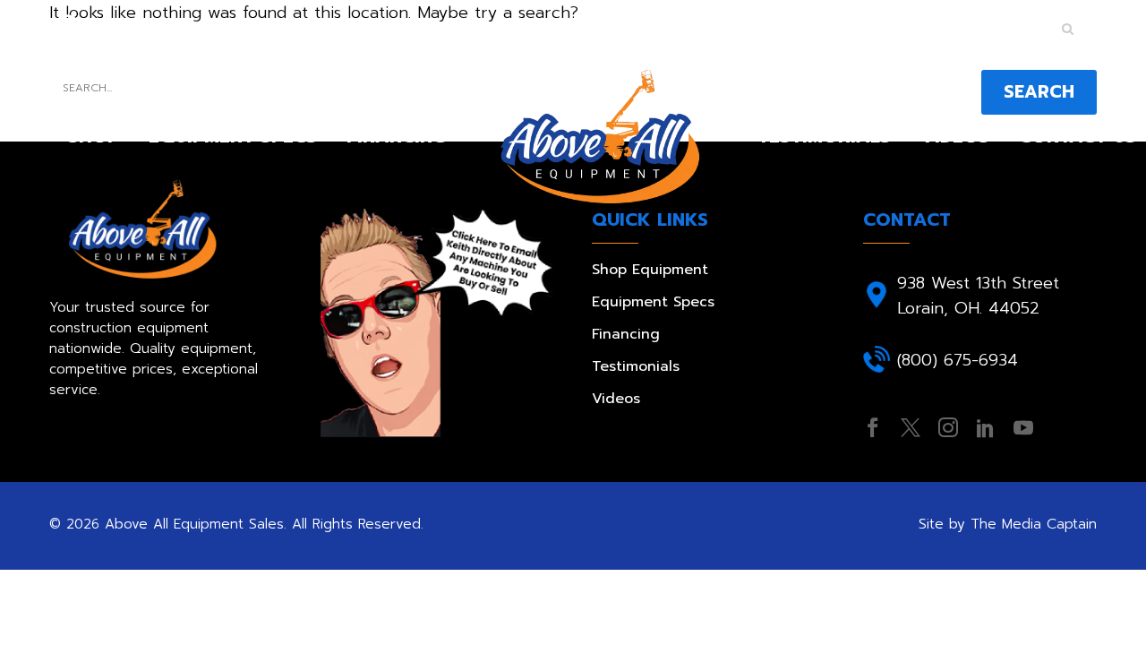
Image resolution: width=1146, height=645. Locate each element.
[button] (1067, 28)
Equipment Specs (233, 136)
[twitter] (910, 427)
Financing (396, 136)
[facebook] (873, 427)
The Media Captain (1034, 523)
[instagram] (948, 427)
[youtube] (1023, 427)
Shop (93, 136)
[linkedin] (986, 427)
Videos (954, 136)
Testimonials (824, 136)
